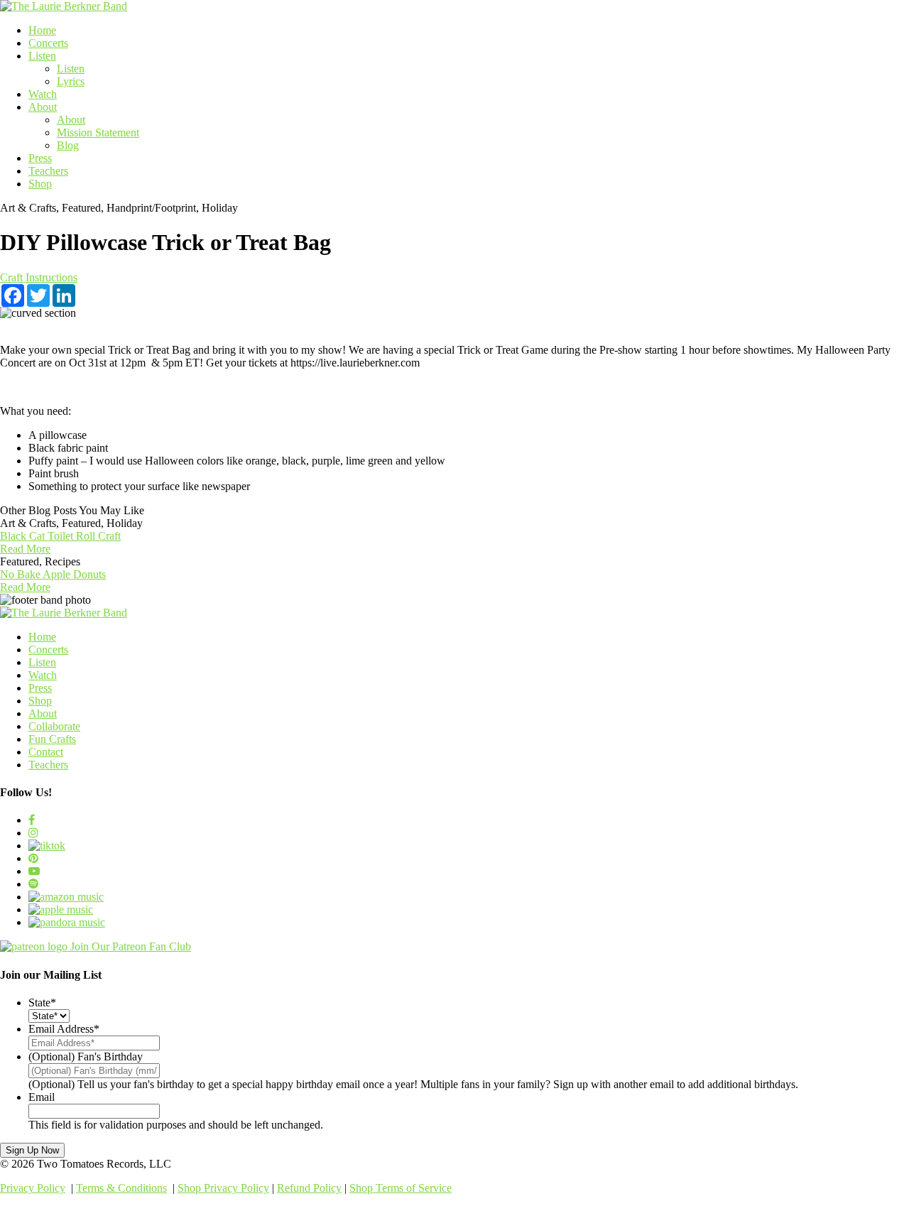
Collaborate (54, 726)
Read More (25, 549)
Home (42, 30)
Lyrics (71, 81)
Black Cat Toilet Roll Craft (60, 536)
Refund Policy (309, 1188)
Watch (42, 94)
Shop (40, 184)
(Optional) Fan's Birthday (85, 1056)
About (42, 107)
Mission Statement (98, 132)
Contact (45, 752)
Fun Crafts (52, 739)
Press (40, 158)
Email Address (63, 1029)
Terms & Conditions (121, 1188)
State (42, 1002)
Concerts (48, 43)
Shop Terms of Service (400, 1188)
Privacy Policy (32, 1188)
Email (41, 1097)
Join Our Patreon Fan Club (130, 946)
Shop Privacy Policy (223, 1188)
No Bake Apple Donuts (53, 574)
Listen (42, 56)
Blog (68, 145)
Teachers (48, 171)
